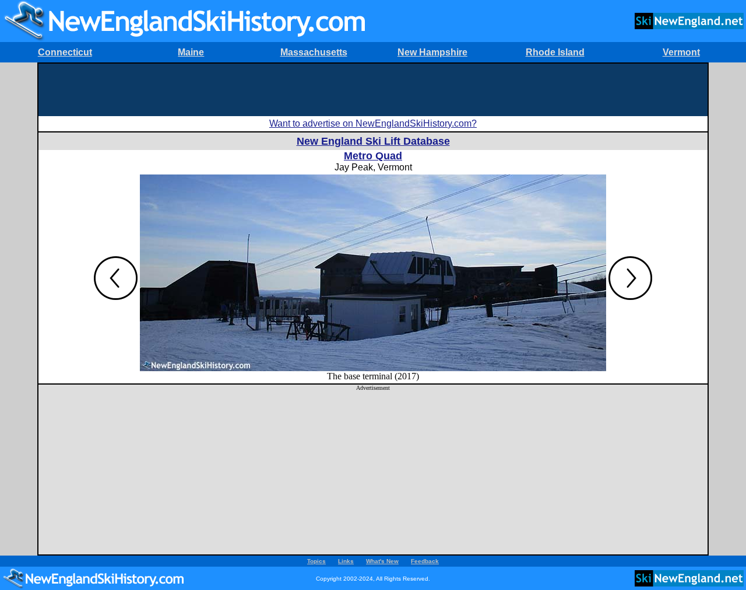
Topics (316, 561)
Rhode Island (555, 52)
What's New (382, 561)
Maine (191, 52)
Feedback (425, 561)
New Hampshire (432, 52)
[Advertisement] (373, 90)
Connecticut (65, 52)
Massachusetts (313, 52)
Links (346, 561)
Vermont (681, 52)
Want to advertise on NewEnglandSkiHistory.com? (373, 123)
